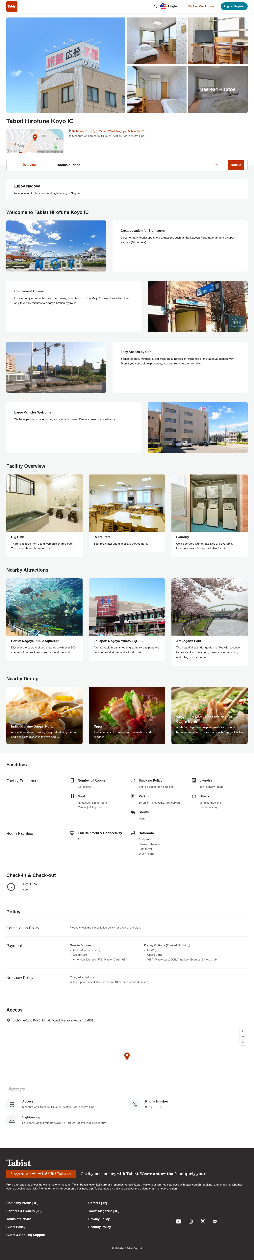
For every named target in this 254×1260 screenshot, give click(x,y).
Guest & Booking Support (25, 1235)
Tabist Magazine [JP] (103, 1211)
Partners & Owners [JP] (23, 1211)
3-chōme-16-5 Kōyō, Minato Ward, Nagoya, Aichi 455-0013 (109, 131)
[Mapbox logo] (16, 1089)
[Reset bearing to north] (243, 1042)
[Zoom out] (243, 1037)
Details (236, 165)
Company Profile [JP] (22, 1203)
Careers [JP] (97, 1203)
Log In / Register (234, 6)
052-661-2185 (154, 1106)
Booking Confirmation (201, 6)
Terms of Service (19, 1219)
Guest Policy (15, 1227)
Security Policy (99, 1227)
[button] (155, 6)
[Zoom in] (243, 1031)
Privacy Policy (99, 1219)
